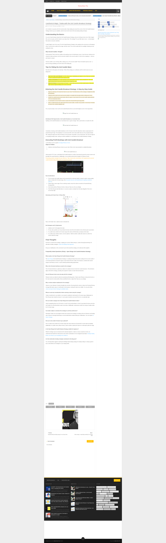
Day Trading (52, 19)
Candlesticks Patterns (111, 487)
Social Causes (101, 504)
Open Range (50, 258)
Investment (112, 22)
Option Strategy (116, 498)
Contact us (118, 480)
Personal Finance (88, 10)
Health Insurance (62, 10)
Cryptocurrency (99, 489)
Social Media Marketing (109, 504)
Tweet (51, 406)
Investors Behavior (103, 24)
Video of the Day (107, 509)
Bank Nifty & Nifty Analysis (101, 487)
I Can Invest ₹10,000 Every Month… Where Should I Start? (103, 15)
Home (52, 10)
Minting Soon (110, 493)
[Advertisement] (83, 530)
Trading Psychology (108, 26)
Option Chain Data (108, 498)
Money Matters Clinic (85, 15)
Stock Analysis (99, 506)
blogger (90, 441)
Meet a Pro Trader (103, 493)
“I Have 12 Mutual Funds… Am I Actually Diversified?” (67, 15)
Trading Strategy (100, 509)
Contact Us (52, 1)
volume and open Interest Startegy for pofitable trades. (57, 288)
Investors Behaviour (74, 10)
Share (61, 406)
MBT (97, 493)
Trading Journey (106, 506)
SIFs (96, 10)
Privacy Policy (63, 1)
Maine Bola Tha (57, 540)
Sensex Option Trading (113, 502)
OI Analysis (111, 495)
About (47, 1)
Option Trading (99, 500)
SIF (100, 26)
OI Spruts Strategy (100, 498)
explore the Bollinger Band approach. (66, 244)
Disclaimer (58, 1)
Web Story (117, 26)
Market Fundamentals (114, 491)
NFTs (106, 495)
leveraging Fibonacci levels (64, 142)
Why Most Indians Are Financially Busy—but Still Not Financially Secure (84, 509)
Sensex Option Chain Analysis (102, 502)
